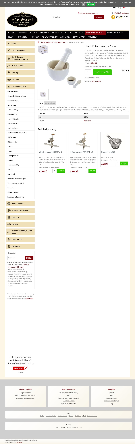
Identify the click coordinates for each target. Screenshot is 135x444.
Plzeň (84, 416)
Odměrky (10, 160)
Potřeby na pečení (18, 66)
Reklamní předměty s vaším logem (56, 37)
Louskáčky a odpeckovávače (16, 133)
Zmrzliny (68, 33)
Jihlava (68, 427)
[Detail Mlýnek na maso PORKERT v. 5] (52, 141)
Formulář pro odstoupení (111, 401)
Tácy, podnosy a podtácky (15, 183)
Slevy (14, 44)
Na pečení (56, 33)
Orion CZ (94, 63)
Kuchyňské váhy (12, 128)
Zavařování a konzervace (15, 197)
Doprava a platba (26, 393)
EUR (118, 7)
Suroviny (43, 33)
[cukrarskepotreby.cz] (22, 20)
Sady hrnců (11, 174)
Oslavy (10, 37)
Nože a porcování (13, 156)
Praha (42, 416)
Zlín (80, 427)
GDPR (68, 395)
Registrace (125, 13)
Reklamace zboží (111, 398)
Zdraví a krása (79, 37)
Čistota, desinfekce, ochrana (16, 96)
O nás (111, 395)
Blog (111, 404)
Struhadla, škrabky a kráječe (16, 179)
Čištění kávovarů (12, 100)
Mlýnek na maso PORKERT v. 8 (81, 152)
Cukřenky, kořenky (13, 91)
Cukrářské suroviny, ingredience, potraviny (20, 58)
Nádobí (9, 146)
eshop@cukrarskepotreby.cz (88, 13)
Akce (14, 33)
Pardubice (78, 416)
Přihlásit (29, 258)
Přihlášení (117, 13)
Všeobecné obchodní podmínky (68, 393)
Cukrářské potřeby (27, 33)
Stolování (15, 80)
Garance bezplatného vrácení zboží (25, 395)
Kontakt (111, 393)
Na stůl (78, 33)
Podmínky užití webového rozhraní (68, 398)
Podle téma (92, 37)
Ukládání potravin (13, 192)
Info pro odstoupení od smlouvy (25, 398)
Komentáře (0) (50, 103)
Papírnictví (22, 37)
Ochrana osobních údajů (68, 403)
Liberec (71, 416)
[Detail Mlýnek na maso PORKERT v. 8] (83, 141)
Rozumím (91, 4)
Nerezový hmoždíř (108, 152)
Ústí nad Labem (92, 416)
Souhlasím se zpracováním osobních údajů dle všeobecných (20, 265)
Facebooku (29, 298)
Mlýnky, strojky (12, 142)
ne (83, 4)
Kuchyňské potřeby (94, 33)
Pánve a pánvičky (13, 165)
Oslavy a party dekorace (20, 210)
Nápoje (9, 151)
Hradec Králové (62, 416)
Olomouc (75, 427)
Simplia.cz (20, 442)
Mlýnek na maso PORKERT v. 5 (50, 152)
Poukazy (35, 37)
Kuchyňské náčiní (13, 119)
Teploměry (10, 188)
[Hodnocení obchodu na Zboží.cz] (20, 368)
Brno (57, 427)
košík (122, 17)
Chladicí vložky (12, 114)
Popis (41, 103)
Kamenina (87, 121)
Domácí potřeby (113, 33)
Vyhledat (99, 17)
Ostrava (62, 427)
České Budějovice (51, 416)
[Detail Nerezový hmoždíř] (114, 141)
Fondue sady (11, 105)
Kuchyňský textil (12, 123)
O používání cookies (68, 401)
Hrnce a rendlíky (12, 110)
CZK (114, 7)
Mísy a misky (11, 137)
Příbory (9, 169)
